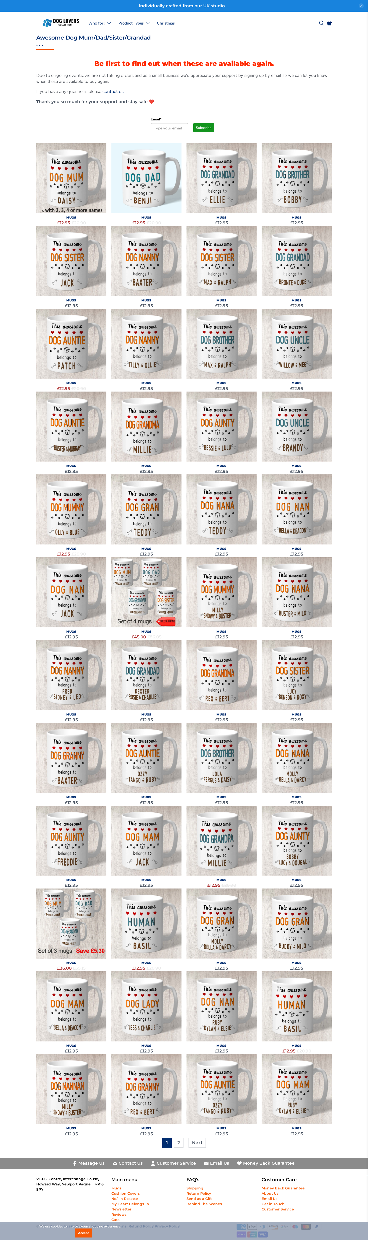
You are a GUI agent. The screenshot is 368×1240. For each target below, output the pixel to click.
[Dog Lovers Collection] (61, 23)
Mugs (116, 1188)
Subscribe (204, 128)
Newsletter (121, 1209)
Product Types (131, 23)
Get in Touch (273, 1204)
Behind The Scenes (204, 1204)
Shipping (195, 1188)
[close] (361, 5)
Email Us (269, 1198)
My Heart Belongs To (130, 1204)
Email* (156, 119)
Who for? (96, 23)
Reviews (118, 1214)
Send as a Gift (199, 1198)
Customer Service (278, 1209)
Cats (115, 1219)
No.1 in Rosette (124, 1198)
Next (197, 1142)
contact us (113, 91)
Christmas (166, 23)
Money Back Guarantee (283, 1188)
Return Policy (199, 1193)
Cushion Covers (125, 1193)
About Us (270, 1193)
